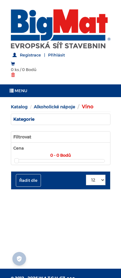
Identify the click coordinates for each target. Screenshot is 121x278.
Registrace (30, 55)
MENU (20, 90)
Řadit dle (28, 180)
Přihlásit (56, 55)
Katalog (19, 107)
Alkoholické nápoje (54, 107)
